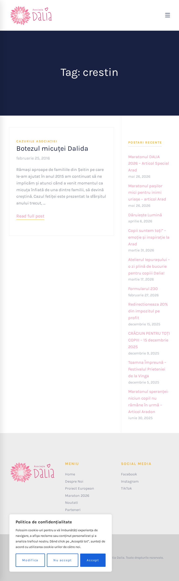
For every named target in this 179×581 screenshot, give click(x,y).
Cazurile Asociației (36, 141)
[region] (60, 543)
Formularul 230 (143, 288)
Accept (93, 560)
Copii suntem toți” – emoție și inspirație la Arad (148, 237)
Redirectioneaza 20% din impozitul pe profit (148, 311)
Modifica (30, 560)
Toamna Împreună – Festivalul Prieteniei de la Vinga (147, 369)
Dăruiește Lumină (145, 214)
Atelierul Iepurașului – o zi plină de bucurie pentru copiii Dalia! (149, 266)
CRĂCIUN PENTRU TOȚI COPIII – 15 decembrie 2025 (149, 340)
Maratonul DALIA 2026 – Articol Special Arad (148, 163)
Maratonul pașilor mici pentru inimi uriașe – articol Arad (147, 192)
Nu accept (62, 560)
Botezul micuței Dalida (52, 148)
